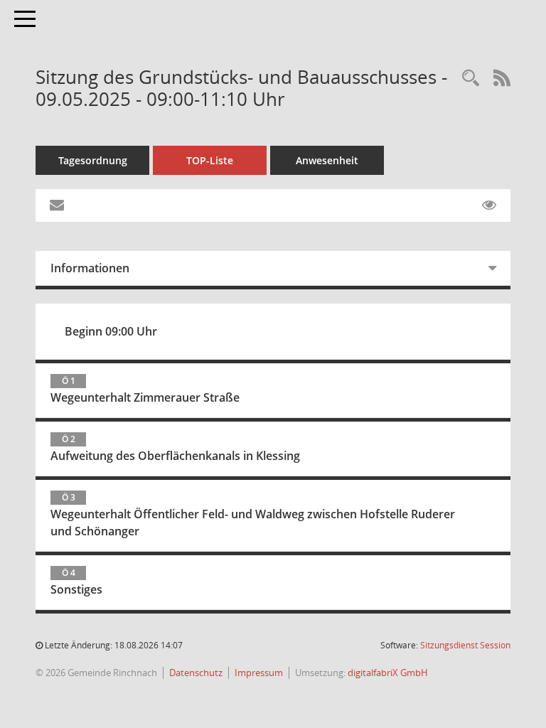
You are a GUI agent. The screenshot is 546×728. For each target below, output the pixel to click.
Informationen (89, 268)
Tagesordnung (92, 160)
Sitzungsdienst (465, 645)
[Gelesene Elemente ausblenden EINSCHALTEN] (489, 205)
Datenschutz (196, 672)
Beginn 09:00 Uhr (111, 331)
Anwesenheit (327, 160)
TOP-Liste (209, 160)
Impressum (259, 672)
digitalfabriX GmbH (388, 672)
